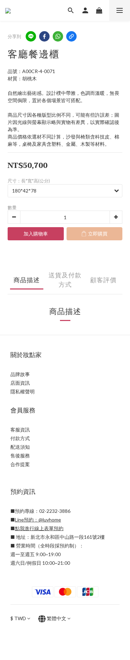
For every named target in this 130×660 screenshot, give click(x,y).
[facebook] (44, 36)
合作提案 (20, 464)
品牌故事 (20, 374)
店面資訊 (20, 383)
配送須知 (20, 447)
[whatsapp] (58, 36)
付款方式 (20, 438)
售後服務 (20, 455)
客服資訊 (20, 429)
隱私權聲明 (22, 391)
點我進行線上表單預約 (39, 528)
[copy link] (71, 36)
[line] (31, 36)
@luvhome (49, 520)
